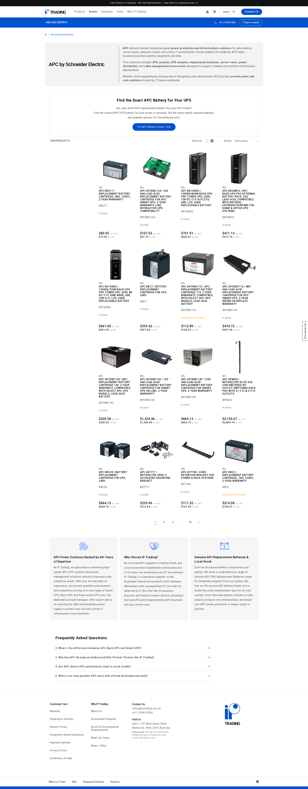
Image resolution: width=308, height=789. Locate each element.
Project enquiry (251, 22)
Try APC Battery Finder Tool (154, 126)
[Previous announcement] (50, 3)
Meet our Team (57, 781)
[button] (79, 11)
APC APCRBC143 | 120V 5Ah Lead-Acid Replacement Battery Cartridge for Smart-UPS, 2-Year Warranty (196, 385)
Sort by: (228, 141)
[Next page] (198, 522)
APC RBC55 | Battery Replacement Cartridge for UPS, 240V (113, 476)
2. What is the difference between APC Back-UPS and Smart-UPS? (98, 648)
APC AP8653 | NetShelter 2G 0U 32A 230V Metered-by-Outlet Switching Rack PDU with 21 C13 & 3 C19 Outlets (239, 386)
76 (190, 522)
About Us (96, 711)
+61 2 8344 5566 (227, 22)
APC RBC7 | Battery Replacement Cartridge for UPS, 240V (153, 291)
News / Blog (98, 745)
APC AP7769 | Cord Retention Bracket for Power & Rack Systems (197, 475)
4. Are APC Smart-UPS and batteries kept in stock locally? (93, 666)
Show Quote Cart (305, 331)
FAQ (74, 781)
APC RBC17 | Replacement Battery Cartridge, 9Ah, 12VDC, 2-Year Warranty (115, 195)
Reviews (115, 781)
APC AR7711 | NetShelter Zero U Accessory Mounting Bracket (155, 476)
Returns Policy (58, 726)
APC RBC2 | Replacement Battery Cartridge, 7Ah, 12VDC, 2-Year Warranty (238, 476)
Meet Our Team (100, 737)
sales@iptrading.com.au (146, 708)
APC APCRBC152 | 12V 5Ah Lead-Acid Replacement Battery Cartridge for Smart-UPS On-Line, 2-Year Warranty (155, 386)
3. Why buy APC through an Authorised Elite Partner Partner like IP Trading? (104, 657)
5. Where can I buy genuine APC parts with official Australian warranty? (101, 675)
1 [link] (155, 522)
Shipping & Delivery (61, 719)
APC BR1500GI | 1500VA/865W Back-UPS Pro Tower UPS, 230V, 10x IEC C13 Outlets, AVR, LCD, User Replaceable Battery (196, 198)
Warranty (55, 711)
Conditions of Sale (61, 758)
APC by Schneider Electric (62, 34)
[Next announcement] (257, 3)
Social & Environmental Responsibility (105, 728)
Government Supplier (103, 719)
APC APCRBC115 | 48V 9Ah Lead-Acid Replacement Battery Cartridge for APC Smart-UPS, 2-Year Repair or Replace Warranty (238, 295)
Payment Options (60, 742)
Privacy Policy (58, 750)
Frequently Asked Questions (67, 734)
